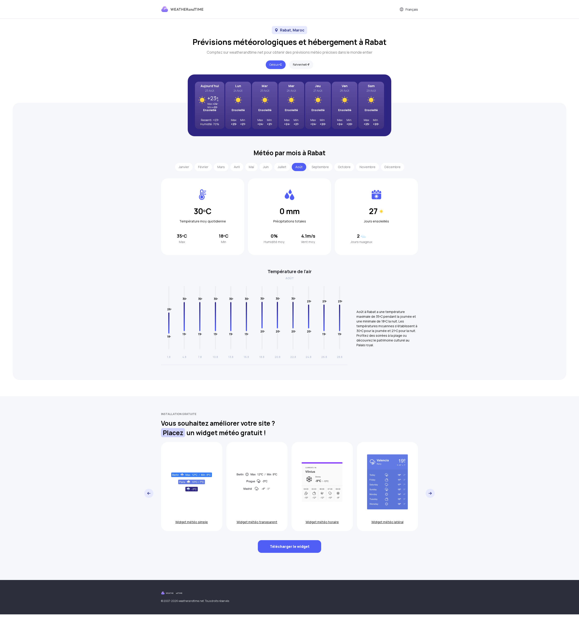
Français (412, 9)
